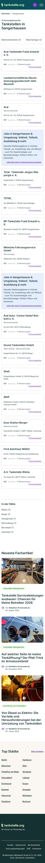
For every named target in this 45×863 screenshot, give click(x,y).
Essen (25, 783)
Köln (24, 766)
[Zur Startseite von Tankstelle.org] (13, 5)
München (6, 766)
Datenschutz (21, 845)
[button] (35, 5)
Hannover (6, 795)
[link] (23, 59)
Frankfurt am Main (10, 771)
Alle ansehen (37, 751)
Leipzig (25, 777)
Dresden (26, 789)
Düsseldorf (7, 777)
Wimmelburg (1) (9, 523)
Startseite (6, 14)
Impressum (36, 849)
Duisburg (6, 801)
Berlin (4, 760)
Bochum (26, 801)
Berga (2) (6, 514)
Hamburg (26, 760)
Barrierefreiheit (34, 845)
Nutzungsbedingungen (15, 849)
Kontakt (10, 845)
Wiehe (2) (6, 509)
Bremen (5, 789)
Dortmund (6, 783)
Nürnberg (27, 795)
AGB (28, 849)
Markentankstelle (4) (11, 40)
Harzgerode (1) (9, 518)
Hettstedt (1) (8, 532)
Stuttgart (26, 771)
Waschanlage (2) (34, 40)
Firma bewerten (35, 67)
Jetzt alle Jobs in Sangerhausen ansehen (23, 162)
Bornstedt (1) (8, 527)
